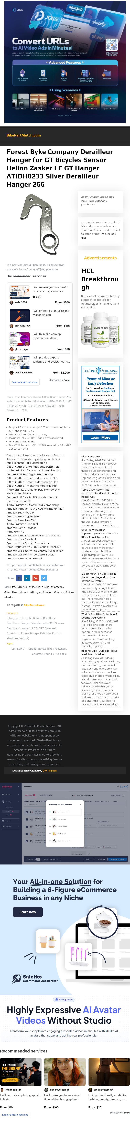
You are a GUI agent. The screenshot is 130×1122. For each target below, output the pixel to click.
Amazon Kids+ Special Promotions (28, 543)
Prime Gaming (15, 531)
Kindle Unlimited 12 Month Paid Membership (33, 489)
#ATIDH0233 (19, 586)
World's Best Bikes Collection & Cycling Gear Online (99, 615)
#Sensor (59, 592)
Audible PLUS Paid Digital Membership (30, 474)
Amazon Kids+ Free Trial (21, 539)
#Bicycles (34, 586)
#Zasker (9, 597)
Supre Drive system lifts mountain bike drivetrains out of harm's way (100, 493)
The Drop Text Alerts (19, 501)
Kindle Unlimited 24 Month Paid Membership (34, 470)
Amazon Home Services (21, 528)
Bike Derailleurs (34, 605)
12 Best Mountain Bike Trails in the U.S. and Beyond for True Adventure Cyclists (98, 577)
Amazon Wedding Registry (23, 516)
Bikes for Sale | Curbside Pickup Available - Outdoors (99, 652)
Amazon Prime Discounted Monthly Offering (34, 535)
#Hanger (35, 592)
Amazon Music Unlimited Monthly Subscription (35, 551)
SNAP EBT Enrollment (19, 493)
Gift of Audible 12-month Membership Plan (33, 466)
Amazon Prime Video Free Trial (25, 558)
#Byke (45, 586)
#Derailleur (11, 592)
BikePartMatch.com (24, 135)
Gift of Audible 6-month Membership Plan (32, 482)
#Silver (70, 592)
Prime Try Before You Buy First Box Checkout (34, 547)
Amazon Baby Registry (21, 512)
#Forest (24, 592)
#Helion (47, 592)
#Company (57, 586)
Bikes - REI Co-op (91, 456)
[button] (65, 144)
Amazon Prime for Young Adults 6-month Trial (35, 508)
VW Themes (49, 770)
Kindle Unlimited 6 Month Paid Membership (33, 505)
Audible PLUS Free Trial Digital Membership (32, 497)
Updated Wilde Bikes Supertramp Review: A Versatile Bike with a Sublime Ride (99, 533)
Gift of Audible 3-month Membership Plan (32, 478)
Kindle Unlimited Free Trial (22, 524)
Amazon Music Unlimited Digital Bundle (31, 554)
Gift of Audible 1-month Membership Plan (32, 485)
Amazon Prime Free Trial (21, 520)
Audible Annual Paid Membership (27, 463)
